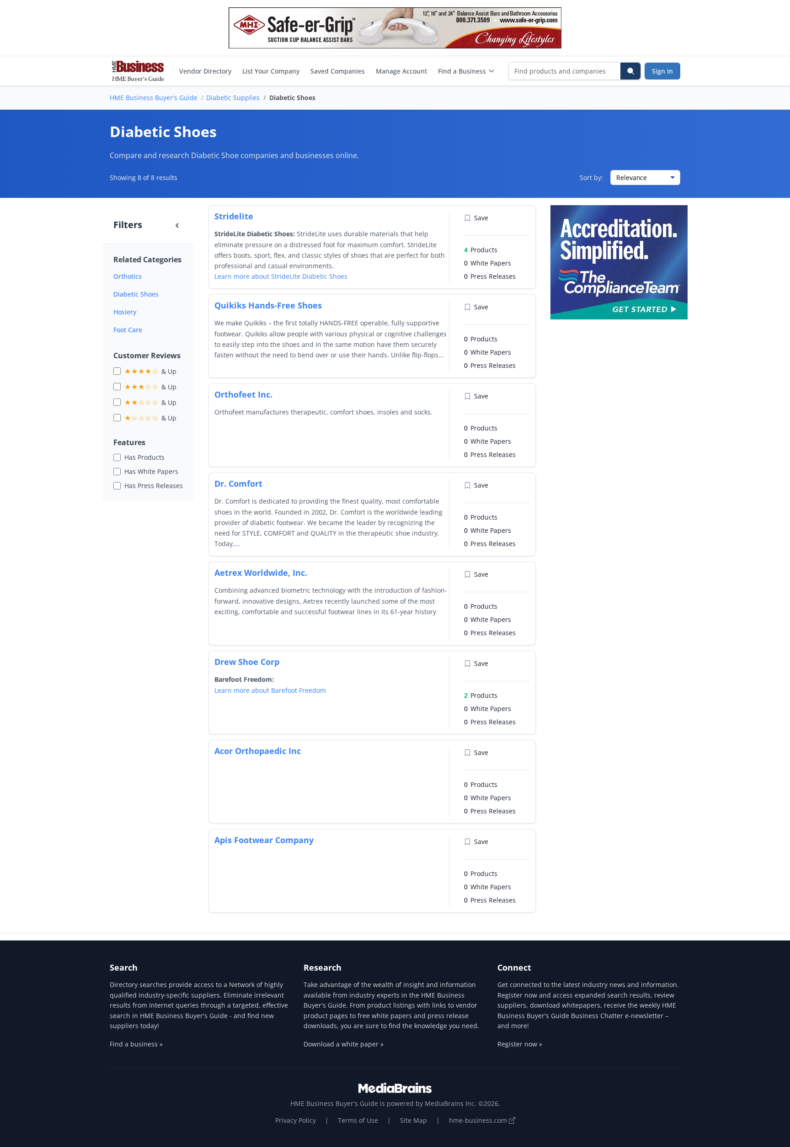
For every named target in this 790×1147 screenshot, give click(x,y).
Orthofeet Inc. (243, 394)
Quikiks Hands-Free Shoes (268, 305)
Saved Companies (337, 71)
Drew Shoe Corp (246, 661)
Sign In (662, 71)
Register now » (519, 1044)
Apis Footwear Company (264, 839)
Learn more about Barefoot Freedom (270, 690)
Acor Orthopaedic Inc (257, 750)
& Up (150, 371)
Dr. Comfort (238, 483)
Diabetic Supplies (233, 97)
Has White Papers (151, 471)
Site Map (413, 1120)
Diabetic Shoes (136, 294)
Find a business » (136, 1044)
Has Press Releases (153, 485)
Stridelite (233, 216)
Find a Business (462, 71)
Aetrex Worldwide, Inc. (260, 572)
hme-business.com (479, 1120)
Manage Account (401, 71)
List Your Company (270, 71)
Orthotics (127, 276)
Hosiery (124, 312)
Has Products (144, 457)
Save (481, 217)
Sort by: (591, 177)
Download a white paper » (344, 1044)
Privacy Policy (295, 1120)
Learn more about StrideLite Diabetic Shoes (280, 276)
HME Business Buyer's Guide (154, 97)
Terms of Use (358, 1120)
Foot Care (127, 329)
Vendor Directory (205, 71)
